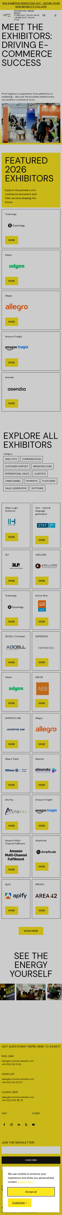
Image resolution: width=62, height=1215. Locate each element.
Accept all (31, 1192)
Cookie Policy (25, 1182)
